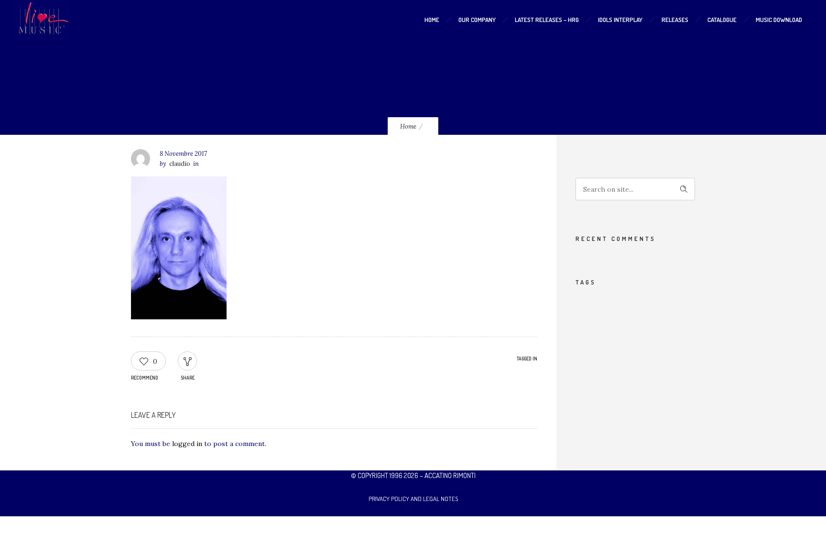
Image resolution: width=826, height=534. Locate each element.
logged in (187, 443)
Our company (477, 19)
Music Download (779, 19)
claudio (179, 164)
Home (431, 19)
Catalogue (722, 19)
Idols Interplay (620, 19)
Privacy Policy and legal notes (413, 498)
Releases (675, 19)
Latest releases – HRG (547, 19)
